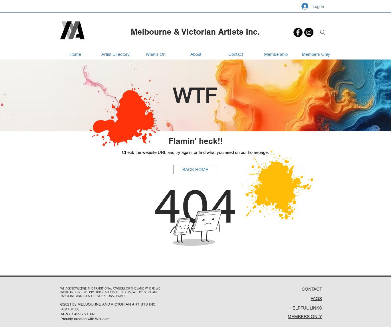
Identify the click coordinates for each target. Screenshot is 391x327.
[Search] (323, 32)
